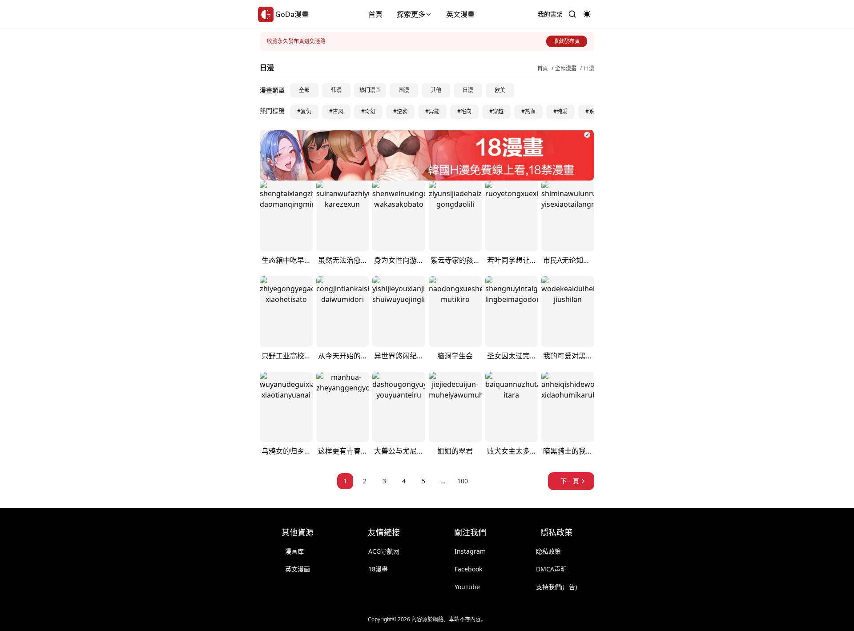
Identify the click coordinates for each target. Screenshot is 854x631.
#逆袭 (400, 111)
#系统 (592, 111)
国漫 (404, 90)
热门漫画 (370, 90)
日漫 (589, 68)
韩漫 (336, 90)
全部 (304, 90)
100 (462, 481)
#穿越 (496, 111)
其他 (436, 90)
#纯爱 (560, 111)
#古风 (336, 111)
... (443, 481)
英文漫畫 (460, 14)
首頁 (375, 14)
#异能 (432, 111)
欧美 (500, 90)
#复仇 (304, 111)
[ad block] (427, 155)
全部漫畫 (565, 68)
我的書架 (550, 14)
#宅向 (464, 111)
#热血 (528, 111)
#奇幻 (368, 111)
